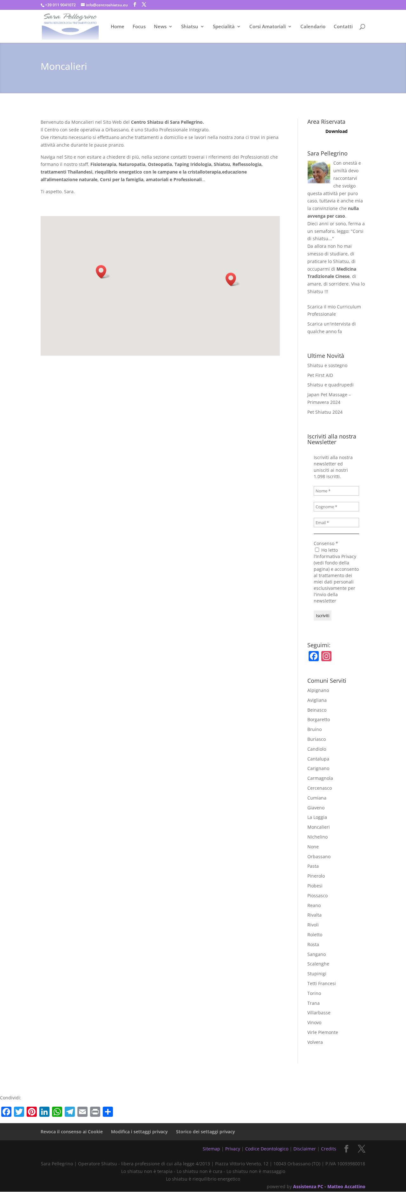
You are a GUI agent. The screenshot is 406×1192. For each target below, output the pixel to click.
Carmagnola (320, 778)
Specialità (224, 27)
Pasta (313, 866)
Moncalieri (318, 827)
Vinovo (314, 1022)
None (313, 847)
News (160, 27)
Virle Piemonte (322, 1032)
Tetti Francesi (321, 983)
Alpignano (318, 690)
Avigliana (317, 700)
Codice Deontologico (266, 1149)
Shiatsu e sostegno (327, 365)
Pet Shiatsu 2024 (325, 412)
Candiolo (316, 749)
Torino (314, 993)
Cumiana (316, 798)
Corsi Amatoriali (267, 27)
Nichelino (317, 837)
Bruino (314, 729)
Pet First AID (320, 375)
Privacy (232, 1149)
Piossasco (317, 895)
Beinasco (316, 710)
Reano (314, 905)
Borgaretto (318, 719)
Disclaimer (304, 1149)
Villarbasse (319, 1013)
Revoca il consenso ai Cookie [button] (72, 1132)
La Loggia (317, 817)
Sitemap (211, 1149)
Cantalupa (318, 759)
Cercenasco (319, 788)
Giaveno (315, 808)
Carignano (318, 768)
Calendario (312, 27)
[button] (103, 272)
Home (117, 27)
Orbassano (319, 856)
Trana (313, 1003)
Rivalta (314, 915)
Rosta (313, 944)
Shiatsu (189, 27)
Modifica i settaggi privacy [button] (139, 1132)
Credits (328, 1149)
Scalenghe (318, 964)
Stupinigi (316, 974)
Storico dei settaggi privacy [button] (205, 1132)
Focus (139, 27)
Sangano (316, 954)
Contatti (343, 27)
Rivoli (313, 925)
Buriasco (316, 739)
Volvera (315, 1042)
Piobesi (315, 886)
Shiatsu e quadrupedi (330, 385)
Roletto (314, 935)
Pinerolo (316, 876)
